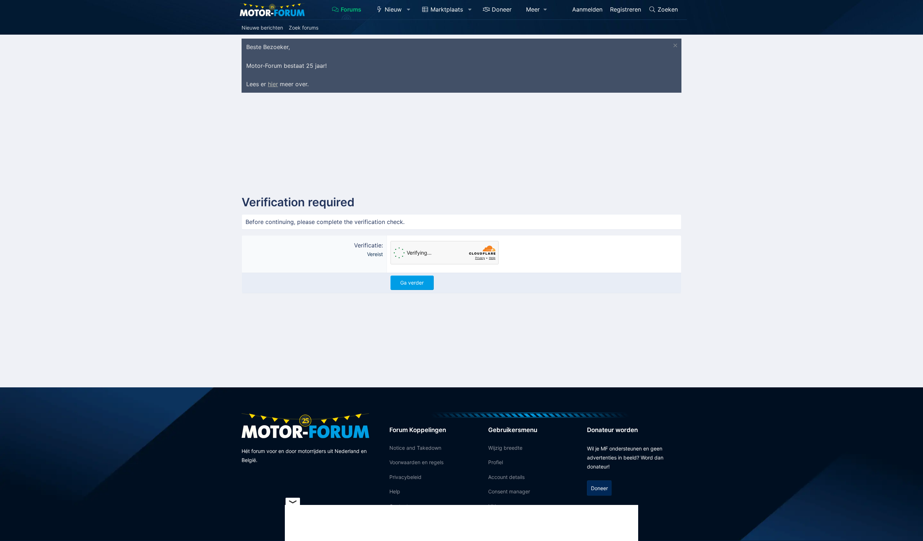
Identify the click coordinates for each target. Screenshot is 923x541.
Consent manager (509, 491)
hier (273, 84)
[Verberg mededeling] (674, 46)
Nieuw (393, 9)
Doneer (502, 9)
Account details (506, 477)
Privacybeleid (405, 477)
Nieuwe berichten (262, 28)
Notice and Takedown (415, 448)
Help (394, 491)
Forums (351, 9)
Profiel (495, 462)
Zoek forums (303, 28)
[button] (409, 9)
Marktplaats (446, 9)
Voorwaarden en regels (416, 462)
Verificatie (367, 245)
